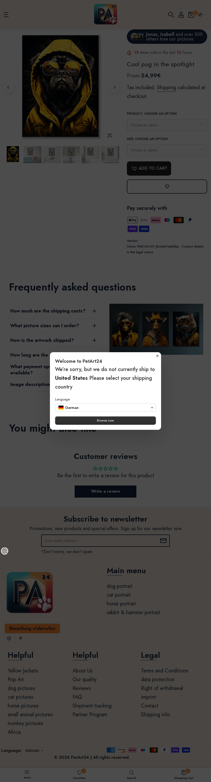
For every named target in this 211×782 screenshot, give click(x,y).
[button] (105, 408)
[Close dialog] (157, 355)
